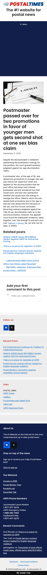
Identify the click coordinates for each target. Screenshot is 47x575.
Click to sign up (10, 468)
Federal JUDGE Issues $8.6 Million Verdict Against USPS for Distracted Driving (20, 239)
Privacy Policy (23, 565)
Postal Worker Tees (12, 485)
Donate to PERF (10, 481)
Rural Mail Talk (9, 492)
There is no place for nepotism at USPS (22, 246)
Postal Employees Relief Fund (16, 401)
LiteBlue (6, 397)
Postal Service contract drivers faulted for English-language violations (22, 252)
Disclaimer (14, 562)
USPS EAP (7, 404)
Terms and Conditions (29, 562)
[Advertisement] (23, 52)
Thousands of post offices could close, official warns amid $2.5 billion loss (22, 550)
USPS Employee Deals (13, 408)
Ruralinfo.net (9, 488)
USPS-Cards (9, 393)
